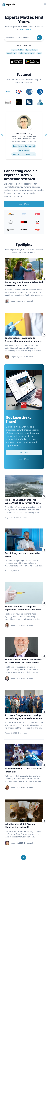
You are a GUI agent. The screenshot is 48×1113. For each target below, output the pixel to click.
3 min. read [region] (22, 517)
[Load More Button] (23, 857)
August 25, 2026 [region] (17, 357)
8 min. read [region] (28, 301)
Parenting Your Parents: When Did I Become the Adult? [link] (24, 284)
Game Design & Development (24, 146)
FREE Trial (24, 452)
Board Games (24, 150)
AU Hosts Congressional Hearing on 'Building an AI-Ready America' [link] (23, 717)
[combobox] (21, 38)
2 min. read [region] (28, 787)
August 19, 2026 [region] (17, 787)
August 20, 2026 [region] (17, 678)
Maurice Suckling (24, 133)
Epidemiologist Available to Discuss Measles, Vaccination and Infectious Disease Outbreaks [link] (23, 341)
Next (46, 135)
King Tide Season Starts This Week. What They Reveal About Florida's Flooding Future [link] (22, 502)
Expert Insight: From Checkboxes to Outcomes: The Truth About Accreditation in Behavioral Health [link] (24, 662)
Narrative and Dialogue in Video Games (24, 154)
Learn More (24, 204)
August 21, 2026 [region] (17, 625)
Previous (2, 135)
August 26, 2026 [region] (17, 301)
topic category (25, 29)
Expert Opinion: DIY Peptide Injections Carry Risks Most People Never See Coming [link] (24, 609)
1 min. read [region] (28, 357)
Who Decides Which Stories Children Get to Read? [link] (20, 826)
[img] (24, 269)
